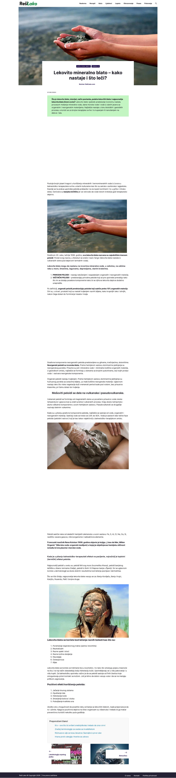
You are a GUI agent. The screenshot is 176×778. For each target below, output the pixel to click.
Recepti (92, 3)
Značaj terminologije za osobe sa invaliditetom (75, 729)
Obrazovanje (128, 3)
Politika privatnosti (150, 776)
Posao (139, 3)
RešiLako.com (90, 84)
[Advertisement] (88, 150)
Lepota (117, 3)
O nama (128, 776)
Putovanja (148, 3)
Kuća (100, 3)
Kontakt (137, 776)
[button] (155, 3)
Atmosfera (123, 756)
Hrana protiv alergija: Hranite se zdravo (72, 737)
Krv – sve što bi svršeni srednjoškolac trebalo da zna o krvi (80, 725)
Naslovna (82, 3)
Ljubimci (109, 3)
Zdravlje (95, 66)
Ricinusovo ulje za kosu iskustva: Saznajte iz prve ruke (78, 733)
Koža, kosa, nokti (83, 66)
